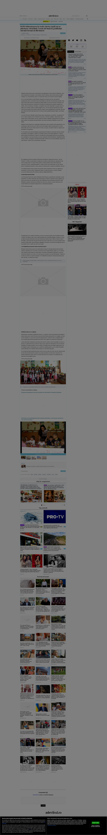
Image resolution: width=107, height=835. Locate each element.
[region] (53, 825)
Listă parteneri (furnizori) (51, 825)
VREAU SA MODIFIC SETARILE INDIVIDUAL (95, 826)
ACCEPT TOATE (95, 822)
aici (29, 829)
